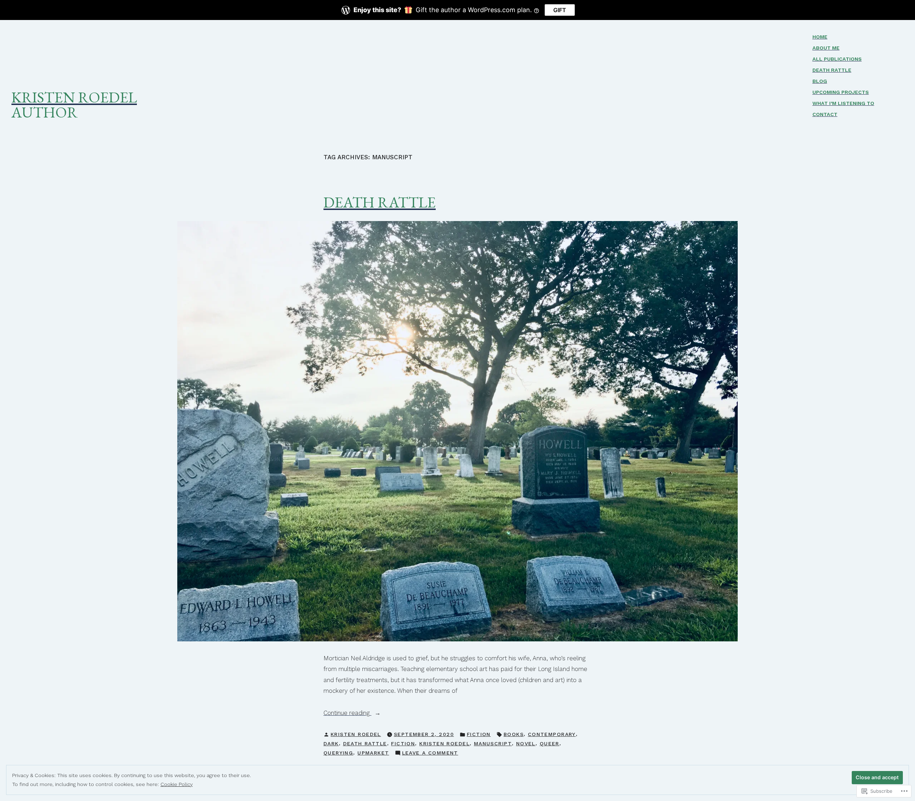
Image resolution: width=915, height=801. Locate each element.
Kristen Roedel (74, 97)
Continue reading (347, 713)
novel (525, 743)
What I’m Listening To (843, 103)
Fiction (479, 734)
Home (819, 37)
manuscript (493, 743)
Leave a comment (430, 753)
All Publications (837, 59)
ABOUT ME (826, 48)
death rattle (365, 743)
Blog (819, 81)
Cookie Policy (176, 784)
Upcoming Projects (840, 92)
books (514, 734)
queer (549, 743)
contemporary (552, 734)
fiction (403, 743)
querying (338, 753)
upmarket (373, 753)
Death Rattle (831, 70)
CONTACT (824, 114)
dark (331, 743)
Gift (559, 10)
